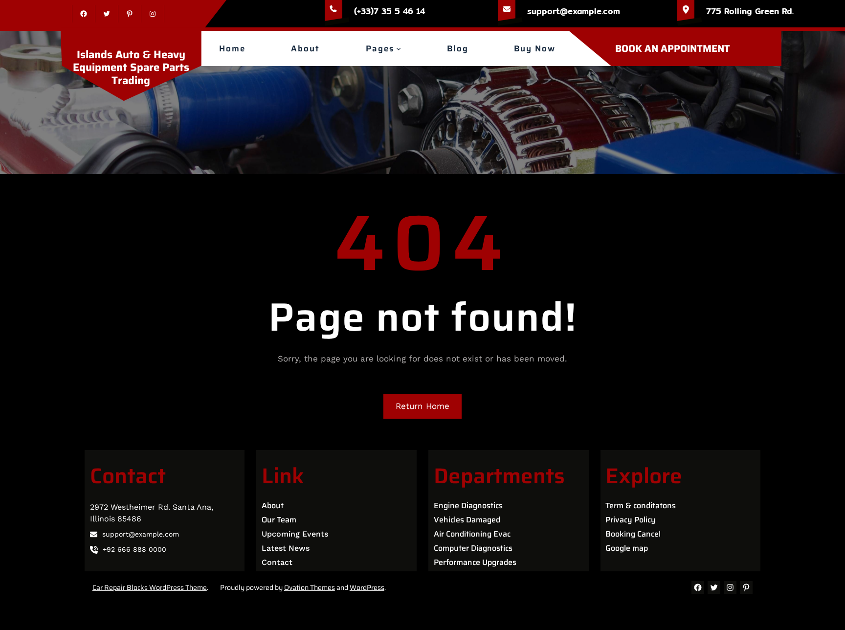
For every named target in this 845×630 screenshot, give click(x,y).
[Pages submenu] (398, 48)
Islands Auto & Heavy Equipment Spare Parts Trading (131, 67)
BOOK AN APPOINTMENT (672, 48)
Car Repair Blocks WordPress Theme (149, 587)
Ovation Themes (309, 587)
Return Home (422, 406)
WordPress (367, 587)
